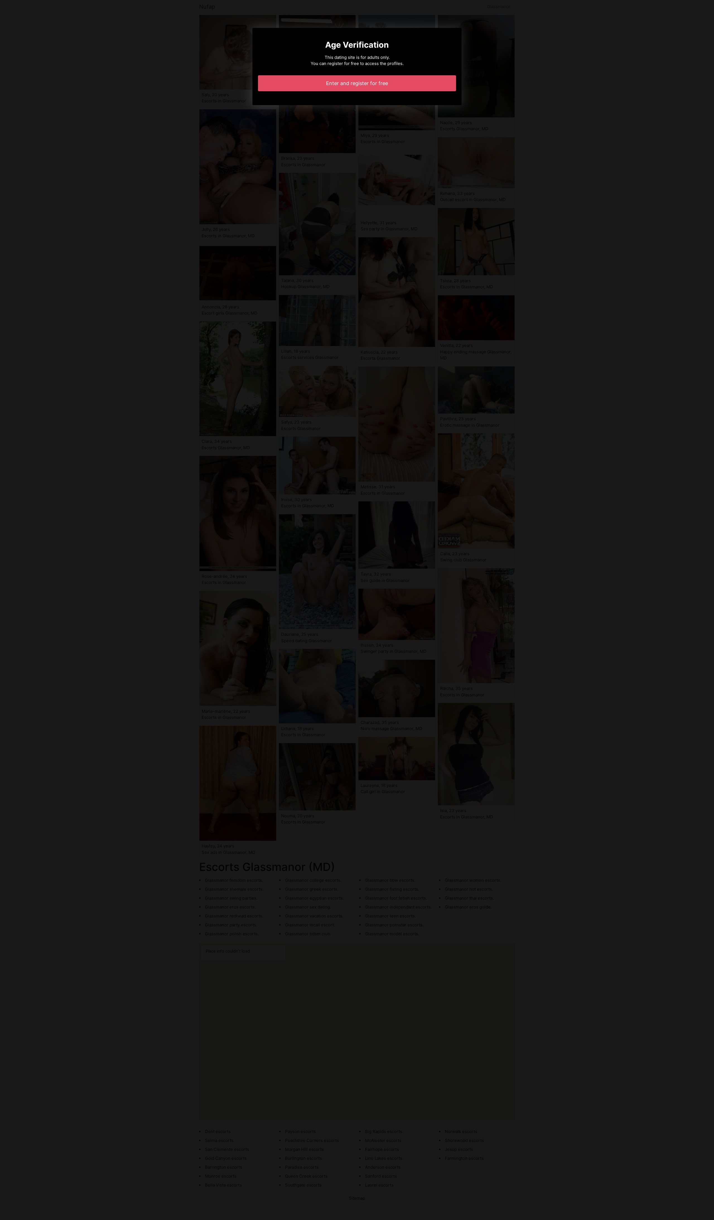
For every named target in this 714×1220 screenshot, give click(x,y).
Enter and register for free (357, 83)
